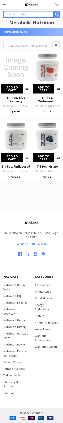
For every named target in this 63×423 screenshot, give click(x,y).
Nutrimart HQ (12, 296)
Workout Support (46, 347)
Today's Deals (12, 375)
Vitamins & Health (47, 322)
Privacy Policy (12, 362)
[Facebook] (20, 254)
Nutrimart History (14, 327)
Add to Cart (12, 88)
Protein (39, 316)
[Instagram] (35, 254)
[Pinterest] (43, 254)
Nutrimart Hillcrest (15, 320)
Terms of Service (14, 369)
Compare (27, 88)
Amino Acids (43, 291)
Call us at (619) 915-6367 (31, 244)
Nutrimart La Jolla (15, 302)
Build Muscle (43, 298)
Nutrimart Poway (14, 344)
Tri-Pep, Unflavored (16, 166)
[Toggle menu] (4, 4)
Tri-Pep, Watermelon (47, 99)
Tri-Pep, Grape (47, 166)
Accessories (42, 285)
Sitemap (9, 393)
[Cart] (57, 4)
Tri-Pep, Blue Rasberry (15, 99)
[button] (56, 45)
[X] (27, 254)
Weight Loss (43, 329)
